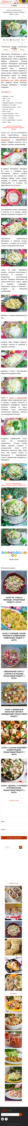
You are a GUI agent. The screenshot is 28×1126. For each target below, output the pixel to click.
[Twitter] (19, 552)
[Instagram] (8, 552)
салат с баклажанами (18, 398)
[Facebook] (3, 552)
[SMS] (22, 552)
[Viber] (11, 552)
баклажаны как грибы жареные (13, 80)
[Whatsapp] (5, 552)
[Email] (12, 555)
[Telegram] (14, 552)
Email (3, 829)
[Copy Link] (15, 555)
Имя (3, 821)
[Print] (25, 552)
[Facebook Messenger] (17, 552)
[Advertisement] (12, 867)
